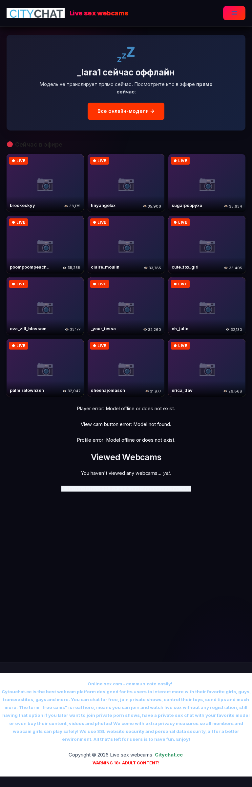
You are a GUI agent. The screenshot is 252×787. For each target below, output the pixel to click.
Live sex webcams (99, 13)
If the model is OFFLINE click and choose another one (126, 489)
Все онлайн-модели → (126, 111)
